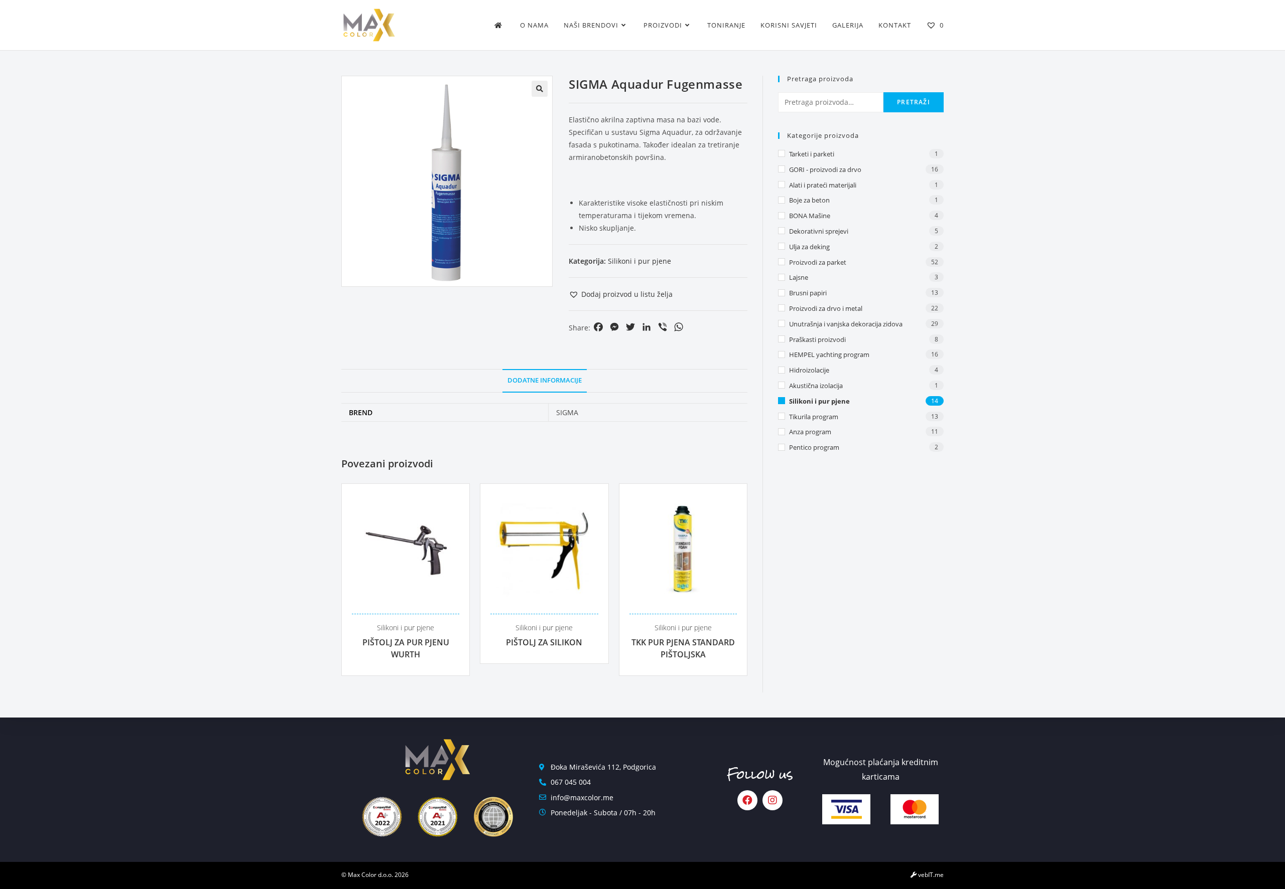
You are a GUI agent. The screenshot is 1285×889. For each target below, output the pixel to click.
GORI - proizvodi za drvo (825, 169)
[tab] (544, 381)
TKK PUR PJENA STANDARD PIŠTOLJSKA (683, 648)
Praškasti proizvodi (817, 339)
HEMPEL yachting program (829, 354)
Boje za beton (809, 200)
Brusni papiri (808, 292)
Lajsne (798, 277)
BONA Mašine (809, 215)
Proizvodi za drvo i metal (825, 308)
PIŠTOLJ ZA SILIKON (544, 642)
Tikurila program (813, 416)
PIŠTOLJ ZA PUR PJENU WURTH (405, 648)
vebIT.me (930, 874)
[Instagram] (772, 800)
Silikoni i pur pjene (639, 261)
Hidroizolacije (809, 370)
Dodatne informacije (544, 380)
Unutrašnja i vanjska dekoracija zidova (846, 323)
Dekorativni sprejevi (818, 231)
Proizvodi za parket (817, 262)
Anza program (810, 431)
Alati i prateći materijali (822, 185)
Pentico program (814, 447)
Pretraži (913, 102)
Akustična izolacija (816, 385)
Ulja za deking (809, 246)
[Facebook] (747, 800)
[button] (621, 294)
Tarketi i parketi (811, 153)
